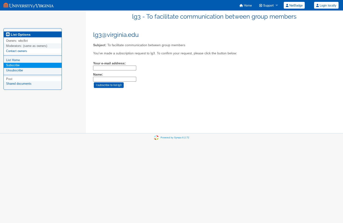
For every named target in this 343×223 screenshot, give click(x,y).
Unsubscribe (14, 70)
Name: (98, 74)
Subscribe (13, 65)
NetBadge (295, 5)
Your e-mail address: (109, 63)
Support (268, 5)
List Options (20, 34)
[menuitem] (246, 5)
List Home (13, 60)
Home (247, 5)
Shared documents (19, 83)
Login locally (327, 5)
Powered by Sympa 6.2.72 (175, 137)
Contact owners (16, 51)
